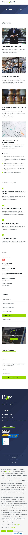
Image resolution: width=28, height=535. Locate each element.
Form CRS (17, 524)
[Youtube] (15, 462)
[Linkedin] (17, 462)
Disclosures (3, 530)
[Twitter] (12, 462)
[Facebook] (10, 462)
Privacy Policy (10, 530)
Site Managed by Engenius (14, 460)
